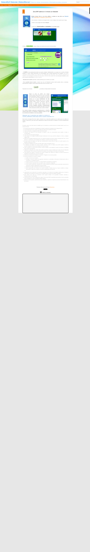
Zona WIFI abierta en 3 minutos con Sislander (45, 11)
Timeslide (27, 5)
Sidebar (17, 5)
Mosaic (14, 5)
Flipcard (5, 5)
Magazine (10, 5)
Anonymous (52, 187)
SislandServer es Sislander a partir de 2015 (42, 17)
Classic (2, 5)
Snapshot (22, 5)
